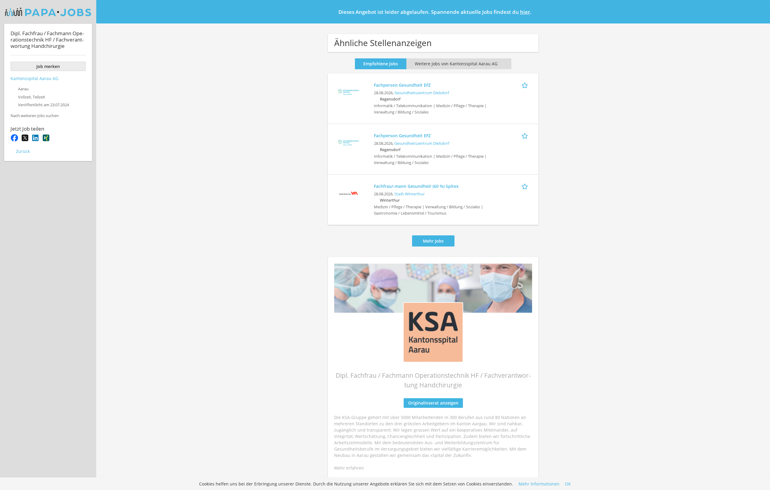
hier (525, 11)
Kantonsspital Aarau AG (34, 78)
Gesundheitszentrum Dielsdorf (421, 92)
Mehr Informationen (539, 484)
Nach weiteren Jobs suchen (35, 115)
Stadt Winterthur (409, 194)
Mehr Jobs (433, 241)
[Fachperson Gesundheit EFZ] (348, 91)
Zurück (23, 151)
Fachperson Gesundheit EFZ (402, 85)
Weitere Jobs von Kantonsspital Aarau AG (456, 64)
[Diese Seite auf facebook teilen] (14, 138)
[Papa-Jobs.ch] (48, 11)
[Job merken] (526, 85)
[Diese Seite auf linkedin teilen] (35, 138)
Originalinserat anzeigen (433, 403)
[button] (760, 11)
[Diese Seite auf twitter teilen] (25, 138)
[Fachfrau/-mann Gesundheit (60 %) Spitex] (348, 192)
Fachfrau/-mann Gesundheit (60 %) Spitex (416, 186)
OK (568, 484)
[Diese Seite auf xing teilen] (46, 138)
